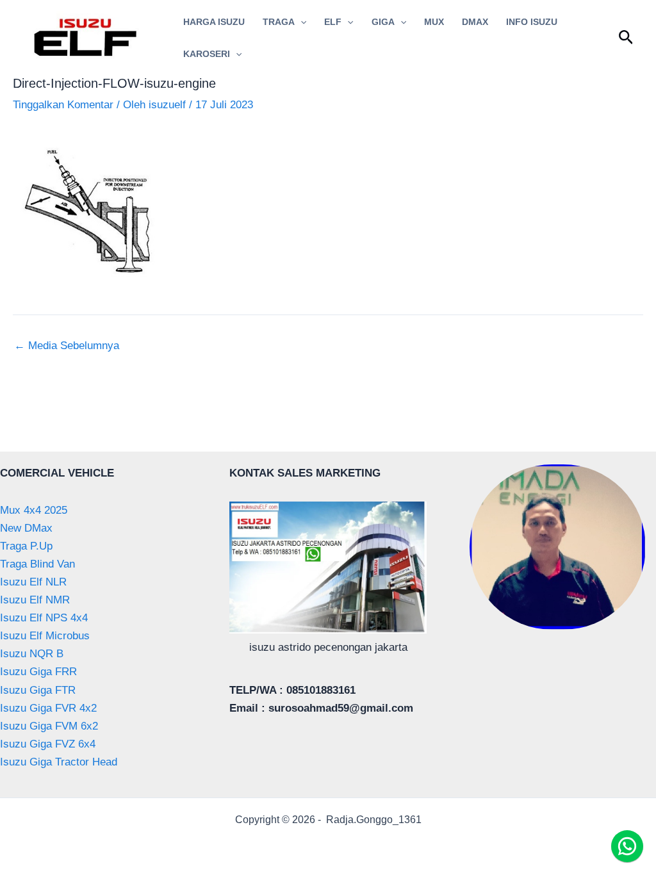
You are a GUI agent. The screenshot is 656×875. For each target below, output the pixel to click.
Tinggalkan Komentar (63, 105)
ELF (332, 22)
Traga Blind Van (37, 564)
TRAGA (279, 22)
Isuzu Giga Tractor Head (58, 762)
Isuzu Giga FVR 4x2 (48, 708)
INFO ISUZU (531, 22)
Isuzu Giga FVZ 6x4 (47, 744)
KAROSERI (206, 54)
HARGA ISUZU (214, 22)
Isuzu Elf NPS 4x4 (44, 618)
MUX (434, 22)
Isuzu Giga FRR (38, 672)
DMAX (475, 22)
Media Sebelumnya (66, 345)
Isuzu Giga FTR (38, 690)
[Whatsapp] (627, 846)
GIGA (383, 22)
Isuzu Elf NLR (33, 582)
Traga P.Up (26, 546)
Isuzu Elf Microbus (45, 636)
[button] (300, 22)
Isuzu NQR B (31, 654)
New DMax (26, 528)
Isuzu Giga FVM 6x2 (49, 726)
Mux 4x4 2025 (33, 510)
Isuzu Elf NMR (35, 600)
